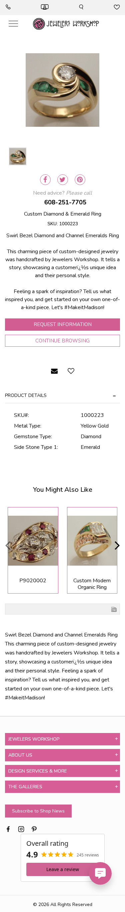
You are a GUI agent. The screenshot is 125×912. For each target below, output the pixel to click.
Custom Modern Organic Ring (92, 584)
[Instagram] (21, 828)
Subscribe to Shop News (38, 811)
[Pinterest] (80, 179)
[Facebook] (45, 179)
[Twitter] (62, 179)
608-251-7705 (65, 202)
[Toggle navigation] (13, 24)
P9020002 (32, 580)
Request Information (63, 324)
